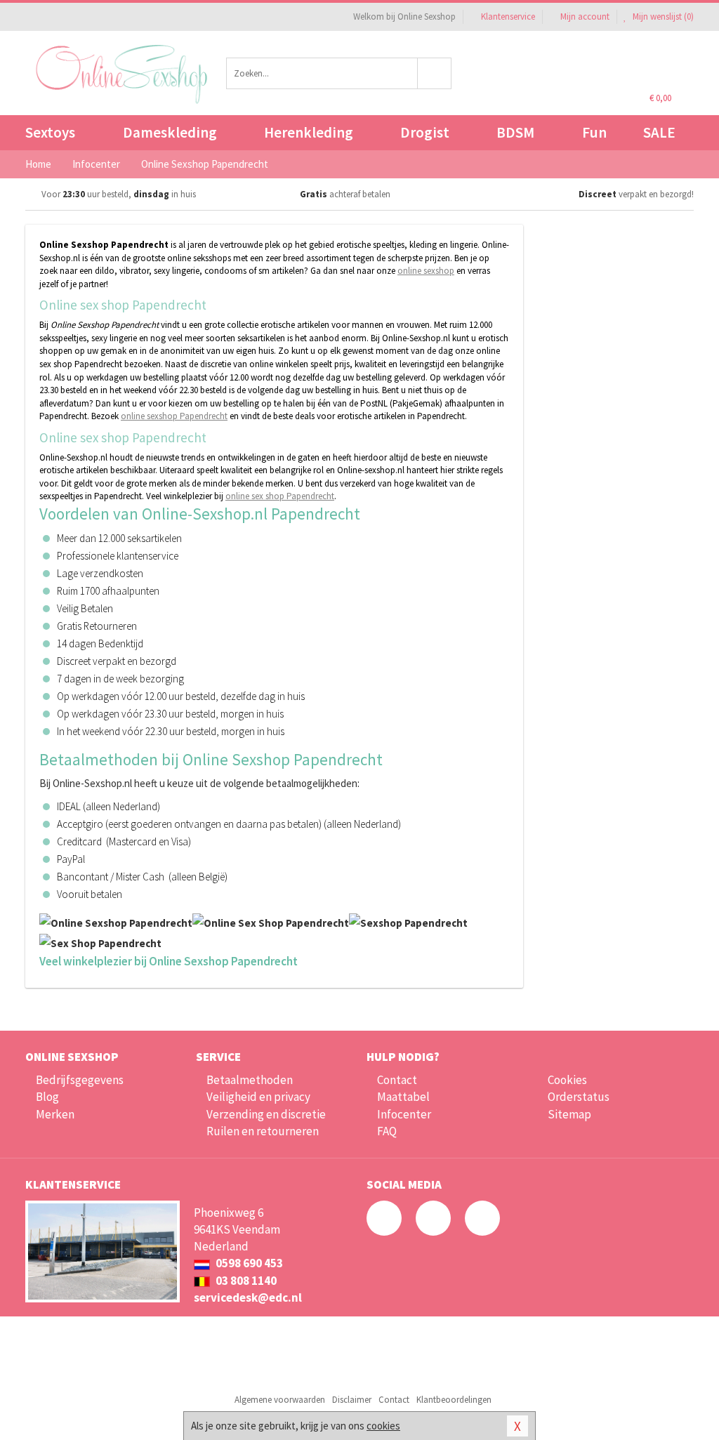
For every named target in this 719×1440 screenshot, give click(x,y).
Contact (397, 1080)
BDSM (515, 132)
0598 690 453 (248, 1263)
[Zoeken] (434, 73)
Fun (594, 132)
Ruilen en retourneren (262, 1131)
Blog (47, 1096)
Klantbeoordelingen (454, 1400)
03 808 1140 (245, 1280)
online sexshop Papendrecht (174, 416)
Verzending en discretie (266, 1114)
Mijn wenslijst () (662, 16)
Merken (55, 1114)
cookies (383, 1425)
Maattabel (403, 1096)
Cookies (567, 1080)
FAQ (387, 1131)
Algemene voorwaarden (280, 1400)
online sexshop (425, 271)
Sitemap (569, 1114)
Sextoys (50, 132)
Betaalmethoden (249, 1080)
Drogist (424, 132)
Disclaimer (351, 1400)
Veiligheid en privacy (258, 1096)
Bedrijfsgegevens (80, 1080)
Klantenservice (508, 16)
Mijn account (584, 16)
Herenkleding (308, 132)
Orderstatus (578, 1096)
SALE (659, 132)
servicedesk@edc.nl (248, 1297)
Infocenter (404, 1114)
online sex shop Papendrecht (279, 496)
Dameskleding (170, 132)
